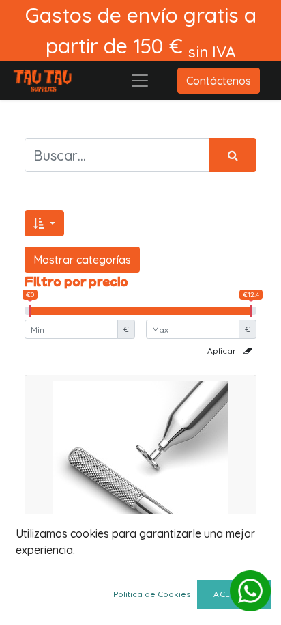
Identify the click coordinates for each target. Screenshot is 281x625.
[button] (44, 223)
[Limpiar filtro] (247, 351)
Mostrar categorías (82, 259)
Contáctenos (218, 80)
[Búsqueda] (232, 155)
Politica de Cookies (151, 594)
